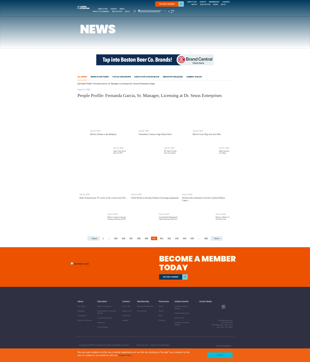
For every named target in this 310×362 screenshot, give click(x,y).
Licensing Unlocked (104, 318)
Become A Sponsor (85, 320)
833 (177, 238)
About (194, 4)
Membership (214, 2)
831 (161, 238)
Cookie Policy (125, 355)
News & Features (100, 76)
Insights (125, 320)
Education (117, 11)
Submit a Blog (194, 76)
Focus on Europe (121, 76)
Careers (226, 2)
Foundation (82, 315)
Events (114, 9)
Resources (126, 315)
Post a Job (126, 306)
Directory (103, 9)
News (122, 9)
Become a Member (166, 4)
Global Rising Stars (181, 313)
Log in (172, 11)
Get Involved (142, 311)
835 (192, 238)
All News (82, 76)
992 (206, 238)
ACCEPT (220, 355)
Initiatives (81, 311)
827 (131, 238)
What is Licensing (101, 11)
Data (127, 11)
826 (123, 238)
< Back (94, 238)
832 (169, 238)
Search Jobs (127, 311)
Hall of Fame (179, 318)
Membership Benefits (145, 306)
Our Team (81, 306)
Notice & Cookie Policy (160, 345)
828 (138, 238)
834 (184, 238)
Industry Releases (173, 76)
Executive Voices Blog (147, 76)
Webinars (101, 322)
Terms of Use (142, 345)
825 (116, 238)
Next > (217, 238)
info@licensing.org (225, 320)
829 (146, 238)
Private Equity (102, 327)
